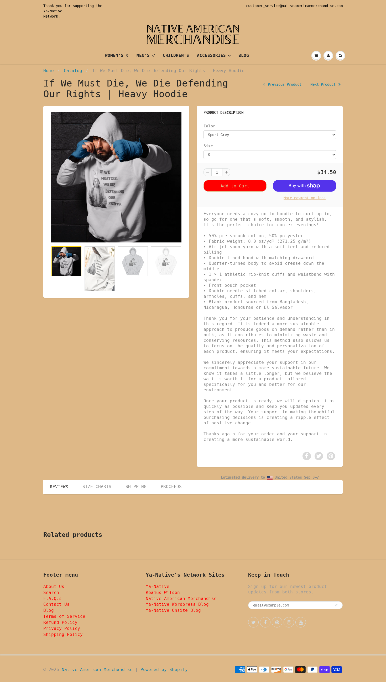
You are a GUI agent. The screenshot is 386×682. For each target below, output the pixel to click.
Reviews (59, 486)
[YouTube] (300, 622)
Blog (243, 55)
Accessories (211, 55)
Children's (176, 55)
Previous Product (283, 84)
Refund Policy (60, 622)
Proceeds (171, 486)
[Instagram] (289, 622)
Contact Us (56, 604)
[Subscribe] (336, 605)
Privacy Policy (61, 628)
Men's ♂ (146, 55)
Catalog (73, 70)
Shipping (136, 486)
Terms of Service (64, 616)
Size (208, 146)
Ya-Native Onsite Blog (173, 610)
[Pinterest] (277, 622)
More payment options (305, 198)
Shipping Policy (63, 634)
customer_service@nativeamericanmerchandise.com (294, 6)
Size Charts (96, 486)
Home (48, 70)
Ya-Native (52, 11)
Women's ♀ (117, 55)
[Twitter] (253, 622)
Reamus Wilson (163, 592)
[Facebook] (265, 622)
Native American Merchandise (181, 598)
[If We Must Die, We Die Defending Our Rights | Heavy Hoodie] (116, 177)
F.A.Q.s (52, 598)
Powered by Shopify (164, 669)
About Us (53, 586)
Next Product (324, 84)
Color (209, 126)
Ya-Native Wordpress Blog (177, 604)
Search (51, 592)
